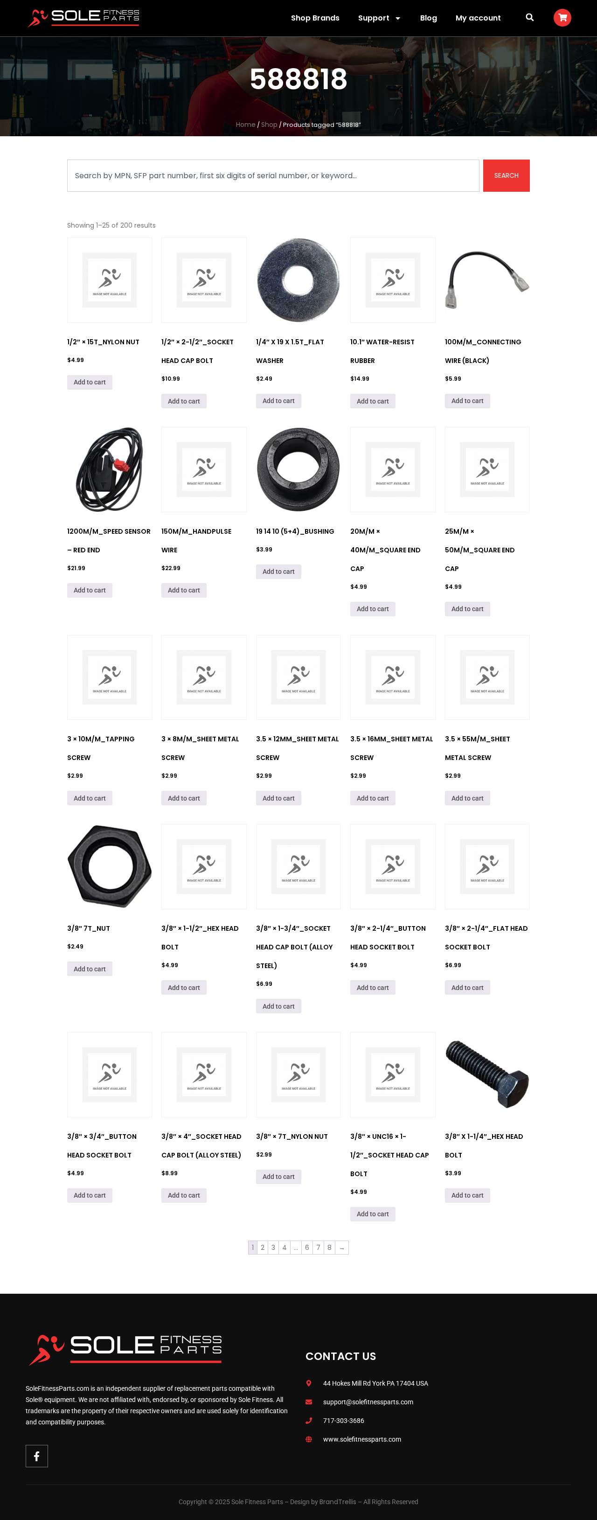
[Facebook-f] (37, 1456)
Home (246, 124)
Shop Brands (315, 18)
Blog (428, 18)
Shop (269, 124)
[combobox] (273, 176)
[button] (530, 17)
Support (373, 18)
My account (478, 18)
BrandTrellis (337, 1501)
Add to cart (90, 382)
